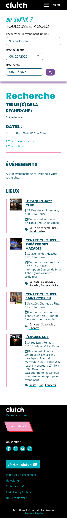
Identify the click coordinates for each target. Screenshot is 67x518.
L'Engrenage (37, 337)
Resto (32, 385)
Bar (54, 228)
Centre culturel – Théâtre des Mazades (42, 244)
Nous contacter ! (16, 498)
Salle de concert (39, 228)
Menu (56, 5)
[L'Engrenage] (16, 340)
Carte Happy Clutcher (19, 492)
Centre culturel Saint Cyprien (41, 296)
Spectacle (47, 281)
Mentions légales (33, 513)
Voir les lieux (16, 146)
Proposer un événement (21, 475)
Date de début (15, 50)
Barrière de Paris (51, 285)
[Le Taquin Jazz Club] (16, 204)
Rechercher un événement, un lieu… (28, 34)
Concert (34, 281)
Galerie (33, 285)
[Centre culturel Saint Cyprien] (16, 298)
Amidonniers (37, 231)
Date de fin (13, 65)
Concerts (50, 385)
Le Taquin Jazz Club (38, 203)
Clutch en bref (15, 486)
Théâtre (34, 328)
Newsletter (13, 480)
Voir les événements (21, 141)
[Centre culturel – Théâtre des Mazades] (16, 244)
